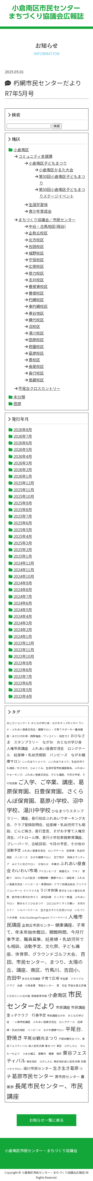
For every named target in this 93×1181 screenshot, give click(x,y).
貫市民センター (67, 1076)
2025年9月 (23, 503)
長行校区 (36, 373)
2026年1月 (23, 476)
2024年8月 (23, 589)
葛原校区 (36, 353)
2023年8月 (23, 669)
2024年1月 (23, 636)
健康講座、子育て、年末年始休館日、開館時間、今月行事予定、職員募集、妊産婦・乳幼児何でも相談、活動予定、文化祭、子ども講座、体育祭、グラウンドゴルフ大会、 (46, 939)
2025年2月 (23, 549)
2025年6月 (23, 523)
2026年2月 (23, 469)
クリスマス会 (31, 890)
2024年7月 (23, 596)
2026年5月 (23, 449)
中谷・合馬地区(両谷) (47, 226)
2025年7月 (23, 516)
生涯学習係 (38, 204)
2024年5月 (23, 609)
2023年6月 (23, 683)
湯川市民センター (37, 1068)
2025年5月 (23, 529)
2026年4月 (23, 456)
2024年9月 (23, 583)
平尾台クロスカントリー (39, 388)
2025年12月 (24, 483)
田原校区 (36, 339)
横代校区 (36, 320)
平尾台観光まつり (40, 1038)
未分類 (19, 397)
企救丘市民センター (38, 925)
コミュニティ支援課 (35, 156)
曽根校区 (36, 293)
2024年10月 (24, 576)
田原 (17, 403)
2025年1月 (23, 556)
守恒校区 (36, 259)
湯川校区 (36, 333)
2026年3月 (23, 463)
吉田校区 (36, 246)
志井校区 (36, 280)
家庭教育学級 (39, 996)
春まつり (50, 1046)
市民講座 (63, 1007)
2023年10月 (24, 656)
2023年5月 (23, 689)
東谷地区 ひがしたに (39, 1061)
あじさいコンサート (18, 723)
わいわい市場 (25, 870)
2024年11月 (24, 569)
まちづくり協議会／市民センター (47, 219)
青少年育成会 (40, 211)
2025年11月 (24, 489)
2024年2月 (23, 629)
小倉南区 (21, 149)
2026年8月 (23, 429)
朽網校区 (36, 299)
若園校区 (36, 346)
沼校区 (34, 326)
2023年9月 (23, 663)
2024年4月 (23, 616)
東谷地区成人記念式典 (67, 1061)
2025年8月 (23, 509)
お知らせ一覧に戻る (46, 1120)
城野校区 (36, 253)
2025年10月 (24, 496)
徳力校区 (36, 273)
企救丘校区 (38, 233)
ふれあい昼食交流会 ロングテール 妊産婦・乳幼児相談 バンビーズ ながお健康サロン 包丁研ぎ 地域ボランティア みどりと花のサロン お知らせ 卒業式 (46, 857)
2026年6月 (23, 443)
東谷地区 (36, 313)
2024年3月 (23, 623)
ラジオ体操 (49, 890)
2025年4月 (23, 536)
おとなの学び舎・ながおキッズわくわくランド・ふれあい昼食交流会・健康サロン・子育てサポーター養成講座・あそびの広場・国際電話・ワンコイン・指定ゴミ (45, 729)
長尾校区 (36, 366)
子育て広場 (50, 978)
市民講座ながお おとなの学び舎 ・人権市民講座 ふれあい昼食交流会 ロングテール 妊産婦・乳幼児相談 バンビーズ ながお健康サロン (45, 1023)
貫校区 (34, 360)
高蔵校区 (36, 380)
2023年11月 (24, 649)
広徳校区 (36, 266)
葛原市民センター (33, 1075)
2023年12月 (24, 643)
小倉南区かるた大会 (56, 170)
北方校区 (36, 240)
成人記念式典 (36, 1046)
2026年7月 (23, 436)
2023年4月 (23, 696)
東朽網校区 (38, 306)
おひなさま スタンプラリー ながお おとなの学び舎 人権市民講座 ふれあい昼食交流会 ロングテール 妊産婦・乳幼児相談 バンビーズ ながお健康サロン (46, 748)
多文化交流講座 (31, 978)
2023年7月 (23, 676)
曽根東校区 (38, 286)
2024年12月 (24, 563)
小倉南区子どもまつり (48, 163)
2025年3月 (23, 543)
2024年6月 (23, 603)
